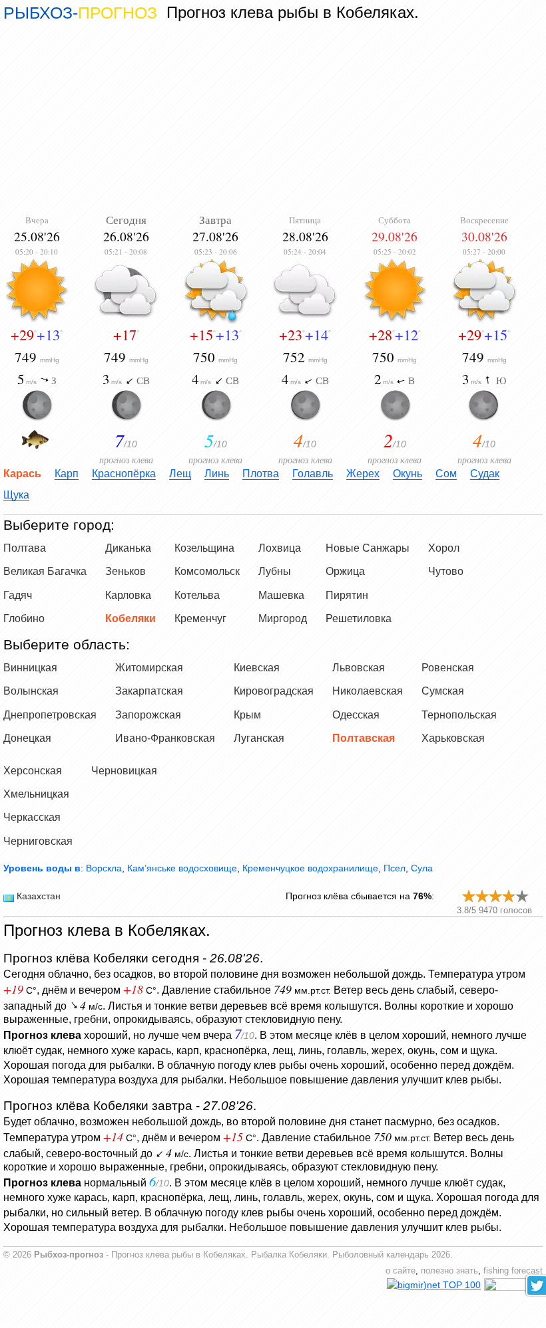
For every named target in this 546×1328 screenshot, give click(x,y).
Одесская (356, 714)
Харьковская (453, 738)
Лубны (274, 571)
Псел (395, 868)
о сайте (400, 1270)
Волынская (31, 691)
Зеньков (125, 571)
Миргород (282, 618)
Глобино (24, 618)
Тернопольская (459, 714)
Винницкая (30, 667)
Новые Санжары (368, 548)
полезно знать (449, 1270)
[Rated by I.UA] (513, 1287)
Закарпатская (149, 691)
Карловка (128, 595)
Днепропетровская (50, 714)
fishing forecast (513, 1270)
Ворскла (104, 868)
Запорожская (148, 714)
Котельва (197, 595)
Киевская (257, 667)
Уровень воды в (42, 868)
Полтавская (363, 738)
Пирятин (347, 595)
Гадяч (17, 595)
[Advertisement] (273, 118)
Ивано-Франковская (165, 738)
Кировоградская (274, 691)
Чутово (445, 571)
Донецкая (27, 738)
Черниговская (38, 841)
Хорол (443, 548)
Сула (422, 868)
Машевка (281, 595)
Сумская (442, 691)
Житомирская (149, 667)
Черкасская (32, 817)
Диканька (128, 548)
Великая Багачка (45, 571)
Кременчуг (200, 618)
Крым (247, 714)
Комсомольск (207, 571)
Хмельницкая (36, 794)
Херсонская (32, 770)
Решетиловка (359, 618)
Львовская (358, 667)
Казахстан (39, 896)
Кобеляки (130, 618)
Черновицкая (124, 770)
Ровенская (447, 667)
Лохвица (279, 548)
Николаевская (367, 691)
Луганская (259, 738)
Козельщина (204, 548)
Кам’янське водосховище (182, 868)
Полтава (24, 548)
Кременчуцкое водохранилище (310, 868)
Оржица (345, 571)
